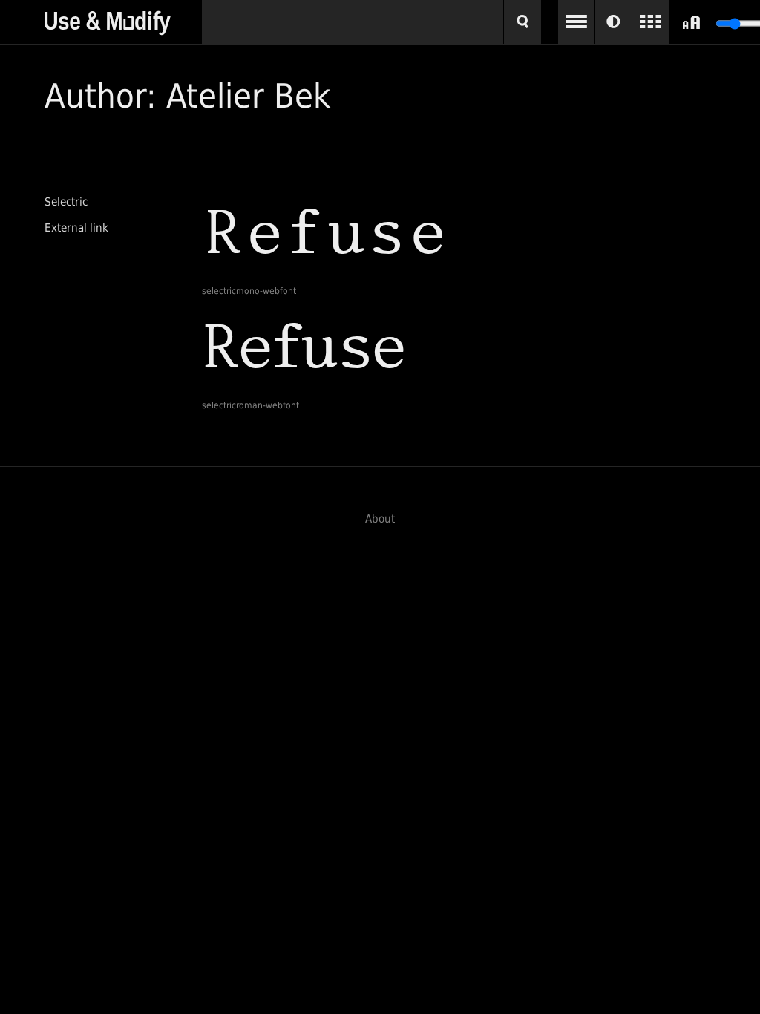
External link (76, 228)
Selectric (66, 202)
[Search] (522, 22)
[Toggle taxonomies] (576, 22)
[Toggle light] (613, 22)
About (380, 519)
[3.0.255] (123, 17)
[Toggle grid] (650, 22)
